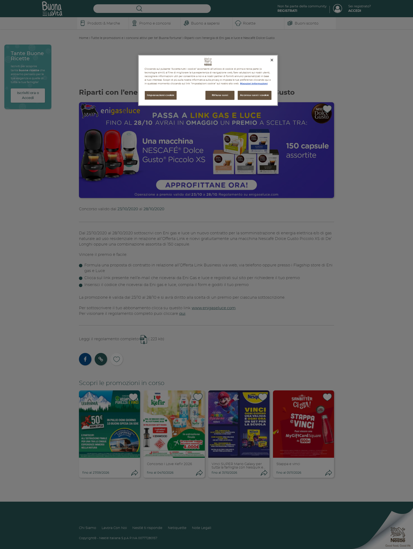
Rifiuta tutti (220, 95)
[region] (208, 80)
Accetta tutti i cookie (254, 95)
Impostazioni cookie (160, 95)
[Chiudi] (272, 60)
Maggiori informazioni (254, 83)
